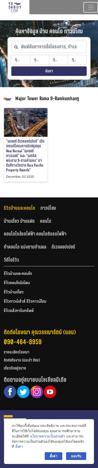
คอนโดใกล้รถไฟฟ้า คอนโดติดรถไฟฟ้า (35, 233)
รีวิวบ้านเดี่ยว (14, 292)
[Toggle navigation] (90, 7)
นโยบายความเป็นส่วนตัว (47, 436)
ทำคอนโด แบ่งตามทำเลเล (25, 246)
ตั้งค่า (19, 446)
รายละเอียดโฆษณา (16, 352)
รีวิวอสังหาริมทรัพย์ (19, 311)
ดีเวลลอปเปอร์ (63, 246)
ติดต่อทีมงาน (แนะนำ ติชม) (22, 360)
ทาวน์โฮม (48, 207)
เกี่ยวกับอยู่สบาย (15, 368)
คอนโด (45, 220)
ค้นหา (49, 71)
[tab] (22, 208)
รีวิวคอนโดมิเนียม (17, 283)
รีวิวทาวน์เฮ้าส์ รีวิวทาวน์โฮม (25, 302)
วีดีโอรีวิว (11, 259)
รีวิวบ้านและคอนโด (19, 207)
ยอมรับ (76, 456)
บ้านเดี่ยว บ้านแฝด (19, 220)
